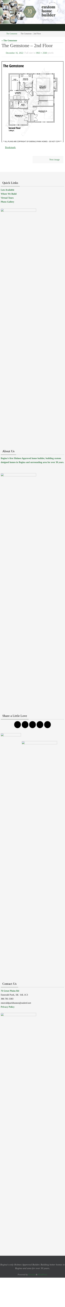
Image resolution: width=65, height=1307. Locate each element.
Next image (54, 158)
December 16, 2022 (14, 52)
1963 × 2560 (41, 52)
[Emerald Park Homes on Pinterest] (32, 723)
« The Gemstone (9, 40)
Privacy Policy (8, 1005)
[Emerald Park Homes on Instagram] (25, 723)
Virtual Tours (7, 196)
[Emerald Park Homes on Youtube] (40, 723)
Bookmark (10, 146)
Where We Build (9, 192)
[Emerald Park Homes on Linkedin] (47, 723)
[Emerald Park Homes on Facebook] (17, 723)
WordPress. (42, 1273)
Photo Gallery (7, 200)
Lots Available (7, 188)
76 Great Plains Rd (10, 989)
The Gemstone (11, 34)
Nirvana (31, 1273)
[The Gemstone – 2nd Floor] (32, 101)
